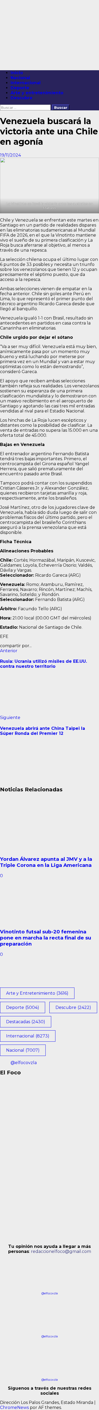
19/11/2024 (10, 155)
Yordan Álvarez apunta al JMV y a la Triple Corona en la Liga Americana (46, 862)
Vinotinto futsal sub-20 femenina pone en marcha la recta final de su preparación (45, 938)
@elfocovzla (24, 1062)
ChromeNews (14, 1407)
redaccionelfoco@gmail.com (61, 1251)
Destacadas (25, 1021)
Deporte (20, 87)
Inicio (17, 72)
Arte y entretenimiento (37, 92)
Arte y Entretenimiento (37, 993)
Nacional (20, 77)
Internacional (26, 82)
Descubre (21, 97)
